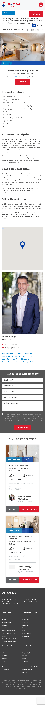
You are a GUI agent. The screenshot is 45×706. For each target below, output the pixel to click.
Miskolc (25, 625)
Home (4, 619)
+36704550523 (26, 572)
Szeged (25, 622)
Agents (4, 628)
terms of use (25, 418)
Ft (34, 25)
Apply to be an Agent (9, 641)
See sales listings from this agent (16, 353)
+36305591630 (11, 344)
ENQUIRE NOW (22, 427)
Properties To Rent (8, 633)
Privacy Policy (27, 669)
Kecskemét (26, 636)
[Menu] (41, 4)
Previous (7, 45)
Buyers (24, 656)
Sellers (4, 636)
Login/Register (27, 653)
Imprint (24, 672)
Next (39, 45)
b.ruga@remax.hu (12, 348)
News (24, 658)
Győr (24, 630)
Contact (25, 661)
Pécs (24, 628)
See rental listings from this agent (16, 356)
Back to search (8, 13)
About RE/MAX (7, 622)
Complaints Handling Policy (31, 667)
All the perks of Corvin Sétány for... (20, 538)
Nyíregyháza (26, 633)
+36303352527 (26, 502)
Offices (4, 625)
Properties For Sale (8, 630)
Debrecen (25, 619)
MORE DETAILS (28, 509)
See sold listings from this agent (15, 359)
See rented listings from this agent (16, 362)
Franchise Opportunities (10, 639)
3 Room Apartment (18, 466)
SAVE (13, 509)
